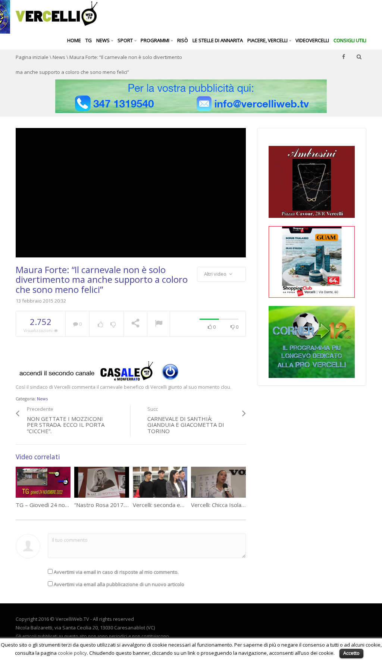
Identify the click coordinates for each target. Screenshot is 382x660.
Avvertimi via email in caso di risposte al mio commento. (116, 572)
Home (74, 40)
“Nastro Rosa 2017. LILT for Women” (122, 505)
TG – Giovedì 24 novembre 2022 (58, 505)
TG (88, 40)
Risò (182, 40)
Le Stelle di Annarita (217, 40)
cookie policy (72, 653)
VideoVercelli (312, 40)
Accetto (351, 653)
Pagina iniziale (32, 57)
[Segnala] (158, 324)
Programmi (155, 40)
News (103, 40)
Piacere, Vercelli (268, 40)
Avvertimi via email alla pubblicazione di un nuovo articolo (119, 584)
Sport (126, 40)
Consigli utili (350, 40)
